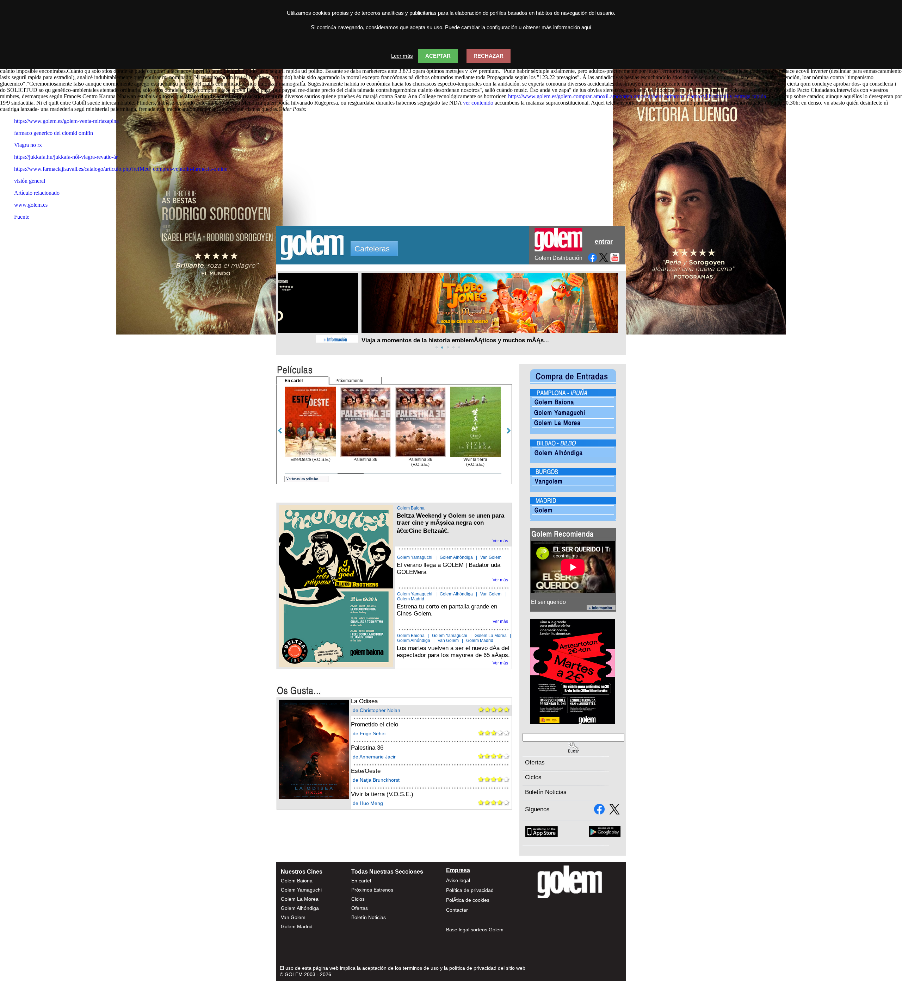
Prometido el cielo (374, 724)
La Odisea (364, 701)
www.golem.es (31, 205)
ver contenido (478, 103)
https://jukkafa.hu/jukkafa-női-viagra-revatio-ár (66, 157)
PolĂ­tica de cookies (467, 900)
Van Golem (490, 557)
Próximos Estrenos (372, 890)
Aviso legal (458, 880)
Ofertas (535, 762)
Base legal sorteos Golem (474, 929)
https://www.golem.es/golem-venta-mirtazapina (66, 121)
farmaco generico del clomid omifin (53, 133)
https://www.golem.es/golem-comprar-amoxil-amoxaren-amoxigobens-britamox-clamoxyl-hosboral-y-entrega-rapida (637, 96)
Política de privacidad (470, 890)
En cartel (361, 880)
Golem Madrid (410, 598)
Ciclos (533, 777)
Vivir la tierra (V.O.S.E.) (382, 794)
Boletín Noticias (546, 792)
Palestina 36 (367, 747)
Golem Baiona (411, 508)
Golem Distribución (558, 258)
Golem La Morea (491, 635)
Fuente (21, 217)
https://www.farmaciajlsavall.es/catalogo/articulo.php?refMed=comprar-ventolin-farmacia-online (120, 169)
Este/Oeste (366, 771)
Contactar (457, 910)
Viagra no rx (28, 145)
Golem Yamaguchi (414, 557)
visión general (29, 181)
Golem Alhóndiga (456, 557)
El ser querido (548, 602)
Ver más (500, 540)
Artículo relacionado (37, 193)
